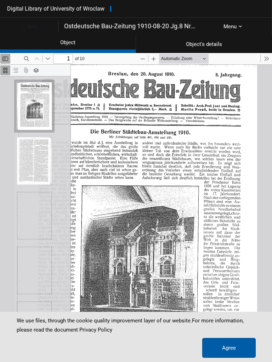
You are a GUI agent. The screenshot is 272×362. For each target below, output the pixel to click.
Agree (229, 348)
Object (67, 42)
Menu (230, 26)
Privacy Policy (95, 330)
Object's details (204, 44)
